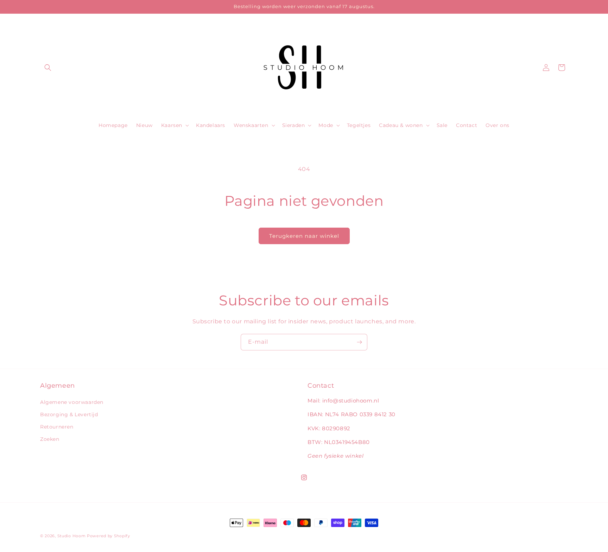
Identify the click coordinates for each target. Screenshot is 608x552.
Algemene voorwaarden (71, 402)
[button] (48, 67)
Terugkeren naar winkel (304, 236)
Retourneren (57, 427)
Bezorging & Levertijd (69, 414)
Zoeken (49, 439)
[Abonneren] (359, 342)
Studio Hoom (71, 535)
